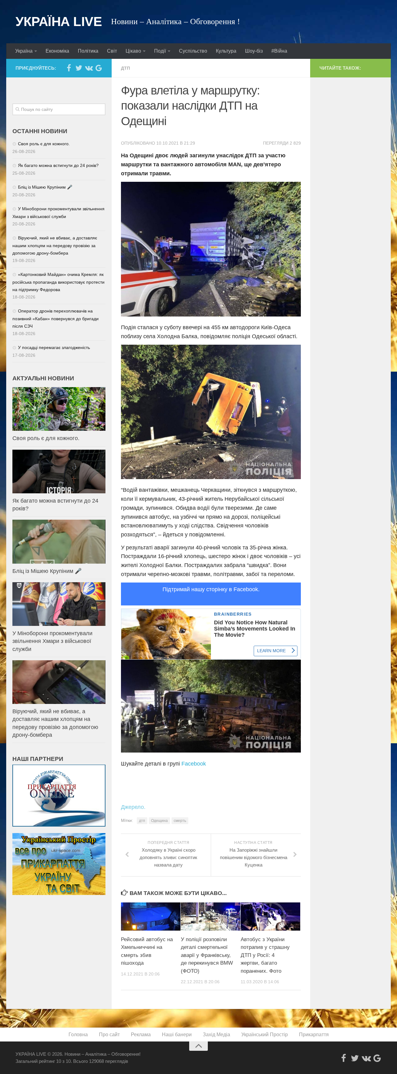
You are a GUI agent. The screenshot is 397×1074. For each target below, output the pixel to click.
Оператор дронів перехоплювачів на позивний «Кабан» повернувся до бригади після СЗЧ (55, 318)
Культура (226, 51)
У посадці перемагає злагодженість (54, 347)
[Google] (98, 68)
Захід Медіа (216, 1034)
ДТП (125, 68)
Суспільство (193, 51)
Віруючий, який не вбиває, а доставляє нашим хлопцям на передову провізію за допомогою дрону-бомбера (54, 245)
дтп (142, 821)
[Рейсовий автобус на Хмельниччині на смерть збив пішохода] (151, 916)
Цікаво (133, 51)
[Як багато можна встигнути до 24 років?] (58, 471)
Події (160, 51)
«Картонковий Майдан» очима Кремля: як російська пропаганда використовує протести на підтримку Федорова (58, 282)
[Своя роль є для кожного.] (58, 409)
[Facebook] (69, 68)
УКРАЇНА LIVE (59, 21)
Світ (112, 51)
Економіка (57, 51)
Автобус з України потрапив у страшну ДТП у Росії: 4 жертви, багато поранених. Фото (265, 955)
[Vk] (88, 68)
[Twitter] (79, 68)
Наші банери (177, 1034)
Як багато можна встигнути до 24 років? (58, 165)
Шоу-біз (254, 51)
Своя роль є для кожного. (44, 143)
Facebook (193, 764)
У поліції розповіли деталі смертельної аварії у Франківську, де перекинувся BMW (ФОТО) (207, 955)
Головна (78, 1034)
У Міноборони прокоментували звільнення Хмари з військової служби (52, 641)
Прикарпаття (314, 1034)
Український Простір (264, 1034)
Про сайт (109, 1034)
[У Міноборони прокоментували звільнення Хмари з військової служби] (58, 604)
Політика (88, 51)
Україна (24, 51)
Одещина (159, 821)
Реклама (141, 1034)
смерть (180, 821)
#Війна (279, 51)
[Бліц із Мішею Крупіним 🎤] (58, 541)
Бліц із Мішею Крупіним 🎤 (45, 187)
